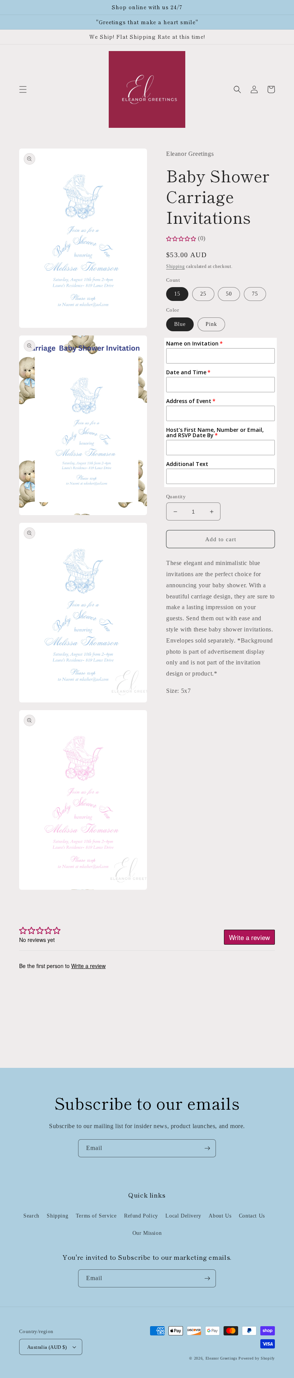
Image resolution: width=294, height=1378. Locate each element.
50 (229, 294)
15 (177, 294)
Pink (211, 324)
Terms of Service (96, 1216)
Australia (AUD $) (47, 1347)
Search (31, 1216)
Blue (180, 324)
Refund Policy (141, 1216)
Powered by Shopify (256, 1358)
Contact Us (252, 1216)
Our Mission (147, 1233)
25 (203, 294)
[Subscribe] (207, 1148)
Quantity (176, 496)
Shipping (175, 266)
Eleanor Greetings (221, 1358)
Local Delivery (183, 1216)
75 (255, 294)
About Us (220, 1216)
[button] (23, 89)
